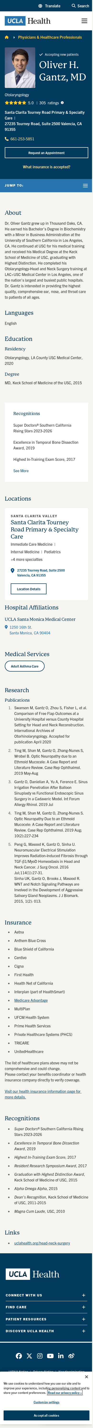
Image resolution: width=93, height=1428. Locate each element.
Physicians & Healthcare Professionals (50, 37)
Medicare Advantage (31, 1000)
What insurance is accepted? (46, 166)
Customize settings (46, 1402)
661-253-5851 (22, 138)
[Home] (7, 37)
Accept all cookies (46, 1415)
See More (21, 470)
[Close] (86, 1377)
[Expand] (83, 1295)
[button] (49, 5)
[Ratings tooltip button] (62, 103)
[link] (19, 1356)
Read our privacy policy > (65, 1393)
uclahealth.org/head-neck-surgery (42, 1242)
